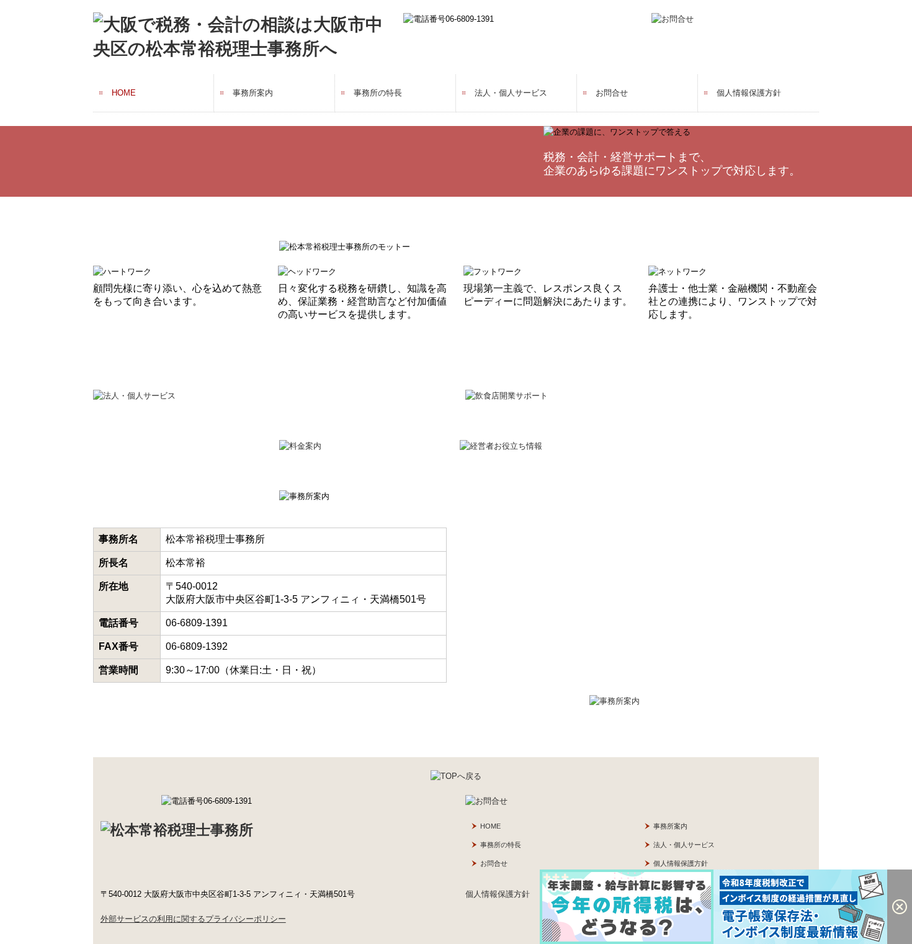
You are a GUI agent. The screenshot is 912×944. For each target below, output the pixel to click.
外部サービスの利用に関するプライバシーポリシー (193, 919)
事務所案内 (253, 92)
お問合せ (612, 92)
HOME (124, 92)
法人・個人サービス (511, 92)
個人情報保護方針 (749, 92)
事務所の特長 (378, 92)
